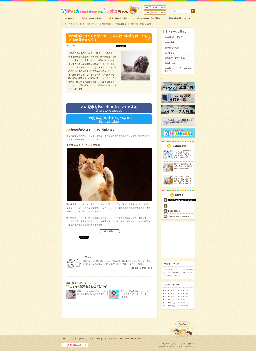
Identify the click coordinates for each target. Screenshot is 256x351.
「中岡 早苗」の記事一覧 (139, 268)
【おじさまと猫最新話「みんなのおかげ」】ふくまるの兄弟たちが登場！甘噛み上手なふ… (182, 155)
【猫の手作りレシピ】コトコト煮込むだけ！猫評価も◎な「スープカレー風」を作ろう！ (182, 180)
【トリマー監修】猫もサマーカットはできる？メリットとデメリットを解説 (134, 294)
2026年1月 (184, 299)
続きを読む (109, 231)
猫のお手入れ (92, 24)
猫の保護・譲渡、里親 (175, 58)
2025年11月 (184, 303)
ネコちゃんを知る (76, 338)
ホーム (64, 24)
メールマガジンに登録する (178, 216)
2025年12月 (170, 303)
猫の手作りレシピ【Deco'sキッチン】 (178, 69)
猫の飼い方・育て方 (174, 37)
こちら (95, 283)
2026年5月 (184, 293)
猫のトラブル (171, 53)
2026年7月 (184, 290)
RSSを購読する (174, 211)
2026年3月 (184, 296)
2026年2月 (169, 299)
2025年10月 (170, 306)
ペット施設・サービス (134, 338)
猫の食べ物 (170, 63)
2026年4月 (169, 296)
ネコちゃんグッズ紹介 (114, 338)
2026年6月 (169, 293)
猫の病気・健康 (172, 47)
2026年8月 (169, 290)
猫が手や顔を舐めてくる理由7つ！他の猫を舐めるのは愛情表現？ (183, 166)
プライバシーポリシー (176, 272)
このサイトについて (171, 269)
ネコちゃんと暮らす (77, 24)
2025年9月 (184, 306)
